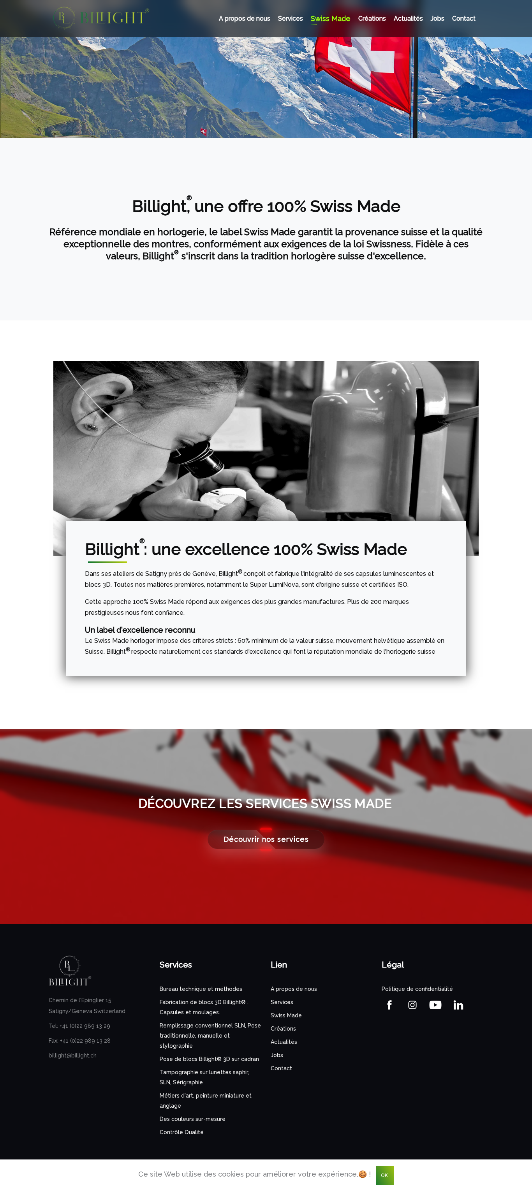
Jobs (437, 18)
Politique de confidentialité (417, 989)
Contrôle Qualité (182, 1132)
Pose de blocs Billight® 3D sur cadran (209, 1059)
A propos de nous (244, 18)
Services (290, 18)
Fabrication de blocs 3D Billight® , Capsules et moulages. (204, 1007)
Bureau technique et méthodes (201, 989)
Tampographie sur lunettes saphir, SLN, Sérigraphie (204, 1077)
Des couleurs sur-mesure (192, 1119)
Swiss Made (331, 18)
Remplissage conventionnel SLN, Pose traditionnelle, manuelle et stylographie (210, 1035)
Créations (372, 18)
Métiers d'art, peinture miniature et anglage (206, 1100)
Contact (464, 18)
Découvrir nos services (266, 839)
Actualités (408, 18)
